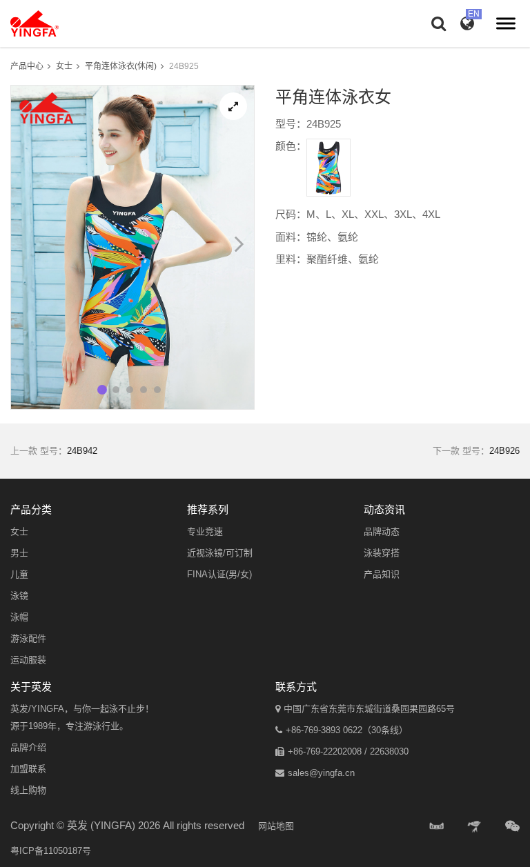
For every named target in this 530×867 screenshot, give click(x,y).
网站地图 (276, 826)
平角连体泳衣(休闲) (121, 66)
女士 (64, 66)
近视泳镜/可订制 (220, 553)
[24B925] (233, 106)
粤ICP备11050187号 (50, 851)
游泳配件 (28, 638)
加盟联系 (28, 769)
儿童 (19, 574)
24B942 (82, 451)
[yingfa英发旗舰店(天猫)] (437, 826)
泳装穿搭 (382, 553)
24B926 (504, 451)
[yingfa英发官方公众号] (512, 826)
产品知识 (382, 574)
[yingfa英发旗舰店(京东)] (475, 826)
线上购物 (28, 790)
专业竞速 (205, 531)
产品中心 (26, 66)
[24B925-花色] (328, 167)
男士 (19, 553)
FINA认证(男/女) (219, 574)
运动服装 (28, 660)
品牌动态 (382, 531)
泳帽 (19, 617)
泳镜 (19, 595)
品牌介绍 (28, 747)
